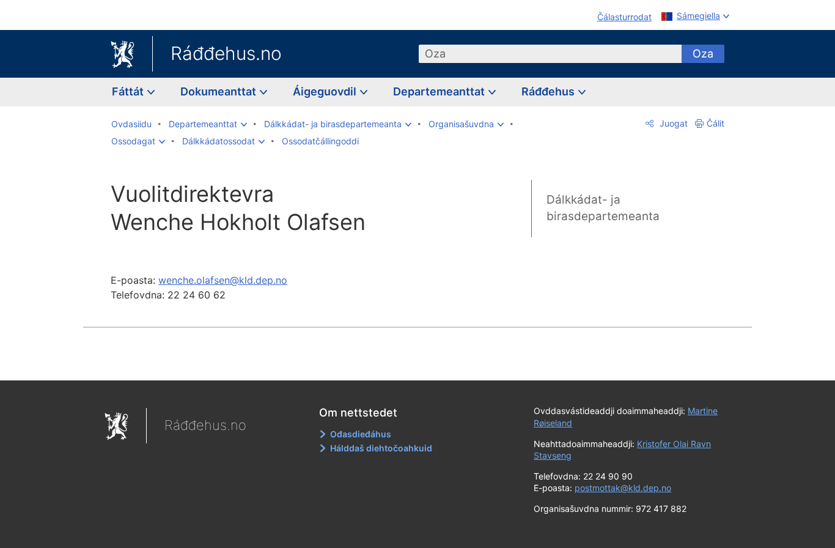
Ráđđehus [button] (549, 91)
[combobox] (550, 54)
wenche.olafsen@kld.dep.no (222, 280)
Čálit (715, 123)
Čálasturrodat (624, 17)
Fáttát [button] (129, 91)
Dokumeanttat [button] (219, 91)
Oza (703, 53)
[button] (208, 124)
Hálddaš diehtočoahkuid (381, 448)
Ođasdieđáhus (360, 434)
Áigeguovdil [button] (326, 91)
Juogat (672, 123)
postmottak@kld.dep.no (623, 488)
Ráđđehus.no (226, 53)
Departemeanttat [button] (440, 91)
